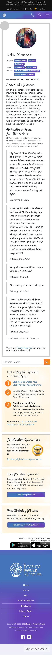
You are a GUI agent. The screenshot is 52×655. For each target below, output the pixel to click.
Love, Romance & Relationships (27, 71)
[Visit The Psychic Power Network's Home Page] (26, 572)
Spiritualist (19, 64)
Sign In (29, 9)
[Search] (47, 362)
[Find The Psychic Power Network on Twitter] (29, 637)
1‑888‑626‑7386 (39, 4)
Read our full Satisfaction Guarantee (23, 459)
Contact (26, 616)
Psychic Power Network (35, 624)
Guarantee (40, 9)
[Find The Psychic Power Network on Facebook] (23, 637)
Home (26, 585)
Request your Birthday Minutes (26, 525)
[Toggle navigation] (47, 15)
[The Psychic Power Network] (3, 15)
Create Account (15, 9)
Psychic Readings (24, 348)
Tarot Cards (31, 67)
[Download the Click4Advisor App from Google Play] (20, 545)
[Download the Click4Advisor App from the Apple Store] (40, 545)
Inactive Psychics (26, 601)
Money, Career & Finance (24, 74)
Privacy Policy (26, 611)
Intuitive (32, 61)
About (26, 590)
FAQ (26, 595)
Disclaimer (26, 606)
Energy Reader (20, 61)
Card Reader (19, 67)
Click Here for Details (26, 494)
